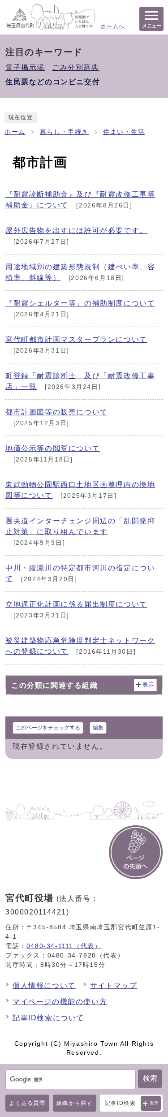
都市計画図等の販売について (56, 412)
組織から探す (74, 1103)
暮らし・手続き (64, 132)
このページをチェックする (48, 728)
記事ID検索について (48, 1018)
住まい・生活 (124, 132)
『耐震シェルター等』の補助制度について (80, 303)
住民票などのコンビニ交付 (52, 82)
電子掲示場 (25, 67)
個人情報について (44, 985)
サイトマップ (114, 985)
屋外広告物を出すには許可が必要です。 (76, 230)
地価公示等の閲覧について (52, 448)
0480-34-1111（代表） (64, 945)
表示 (154, 1103)
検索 (150, 1078)
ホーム (15, 132)
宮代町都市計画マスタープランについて (76, 339)
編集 (98, 728)
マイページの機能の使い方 (60, 1001)
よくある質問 (27, 1103)
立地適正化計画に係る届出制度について (76, 604)
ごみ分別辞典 (75, 67)
